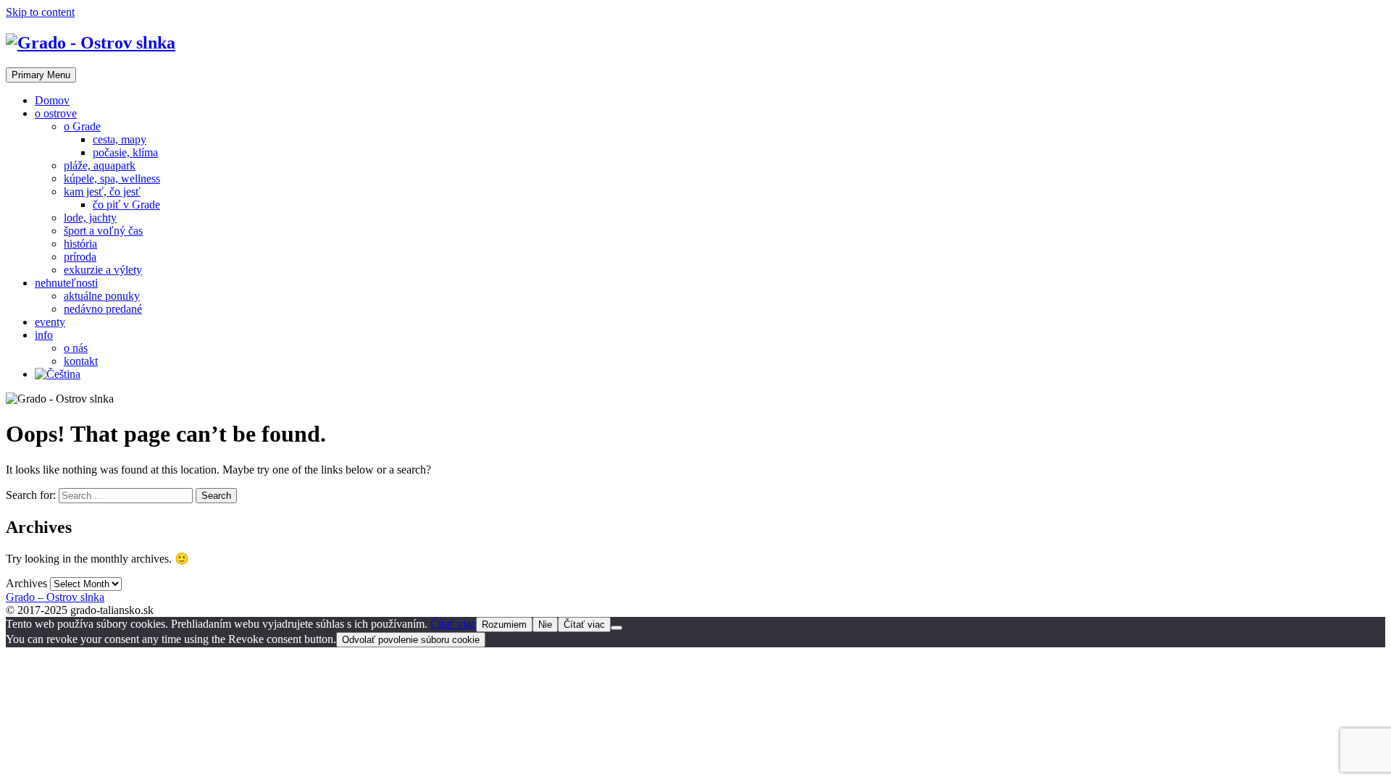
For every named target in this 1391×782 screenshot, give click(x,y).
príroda (80, 257)
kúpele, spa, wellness (112, 178)
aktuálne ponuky (102, 296)
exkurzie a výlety (103, 270)
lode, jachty (90, 217)
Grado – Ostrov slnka (55, 597)
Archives (26, 583)
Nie (545, 624)
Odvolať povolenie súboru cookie (411, 639)
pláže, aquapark (99, 165)
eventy (50, 322)
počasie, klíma (125, 152)
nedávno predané (103, 309)
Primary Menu (41, 75)
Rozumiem (504, 624)
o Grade (82, 126)
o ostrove (56, 113)
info (44, 335)
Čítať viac (453, 624)
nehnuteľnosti (66, 283)
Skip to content (40, 12)
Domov (52, 100)
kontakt (81, 361)
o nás (76, 348)
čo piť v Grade (126, 204)
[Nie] (616, 628)
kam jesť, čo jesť (102, 191)
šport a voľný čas (103, 230)
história (80, 243)
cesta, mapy (119, 139)
